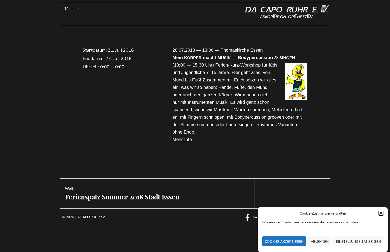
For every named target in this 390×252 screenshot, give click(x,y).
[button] (381, 213)
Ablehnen (320, 241)
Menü (69, 8)
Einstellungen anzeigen (358, 241)
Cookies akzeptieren (284, 241)
